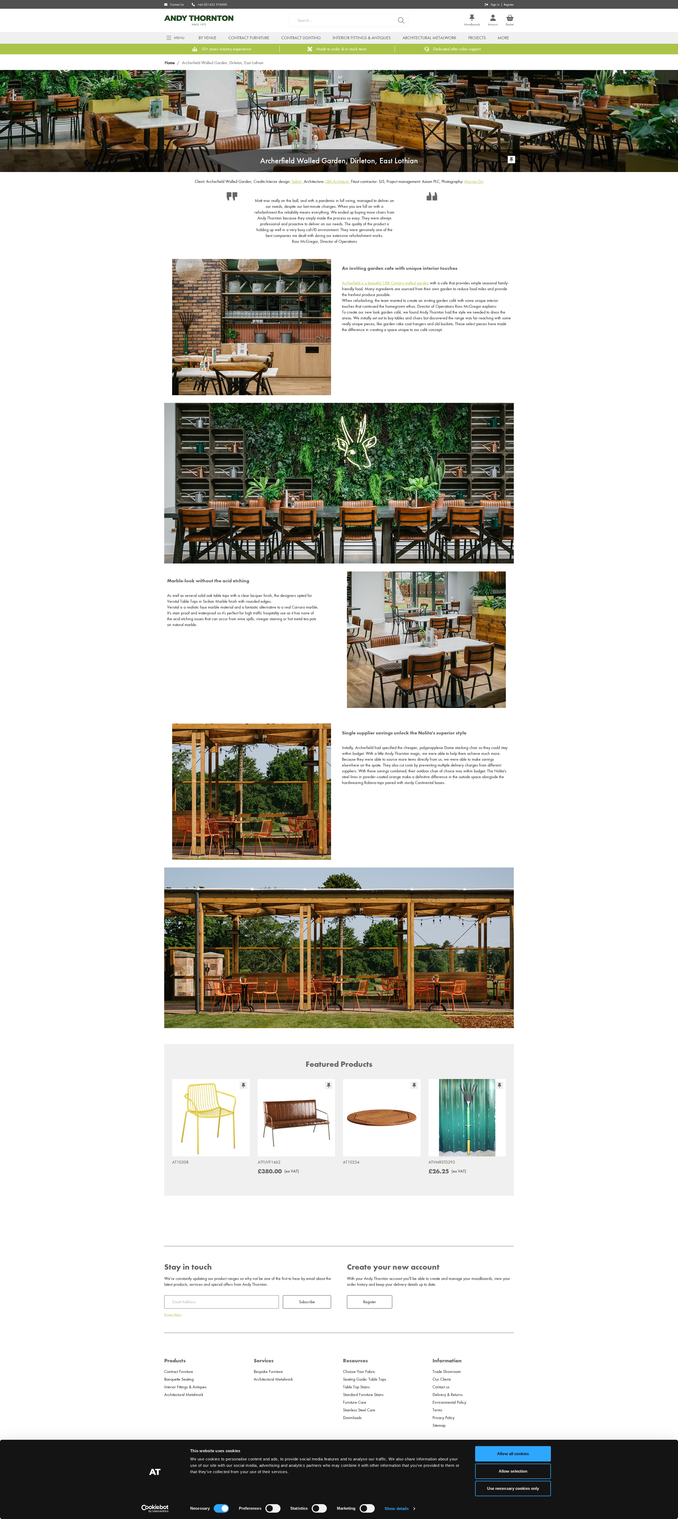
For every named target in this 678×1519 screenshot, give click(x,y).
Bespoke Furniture (268, 1371)
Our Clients (441, 1379)
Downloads (352, 1417)
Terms (437, 1410)
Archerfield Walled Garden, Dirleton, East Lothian (223, 62)
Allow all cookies (513, 1453)
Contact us (440, 1387)
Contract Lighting (301, 38)
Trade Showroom (446, 1371)
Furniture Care (354, 1402)
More (503, 38)
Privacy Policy (172, 1315)
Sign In (495, 4)
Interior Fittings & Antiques (362, 38)
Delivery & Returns (447, 1394)
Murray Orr (474, 181)
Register (509, 4)
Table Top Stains (356, 1387)
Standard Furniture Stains (363, 1394)
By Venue (207, 38)
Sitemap (438, 1425)
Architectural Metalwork (429, 38)
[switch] (272, 1508)
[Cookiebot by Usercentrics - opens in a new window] (155, 1509)
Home (170, 62)
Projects (477, 38)
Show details (397, 1508)
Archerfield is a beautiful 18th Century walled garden (385, 283)
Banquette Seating (179, 1379)
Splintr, (298, 181)
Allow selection (513, 1471)
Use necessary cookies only (513, 1488)
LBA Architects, (338, 181)
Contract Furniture (248, 38)
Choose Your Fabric (359, 1371)
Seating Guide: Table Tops (364, 1379)
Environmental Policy (449, 1402)
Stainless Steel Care (359, 1410)
